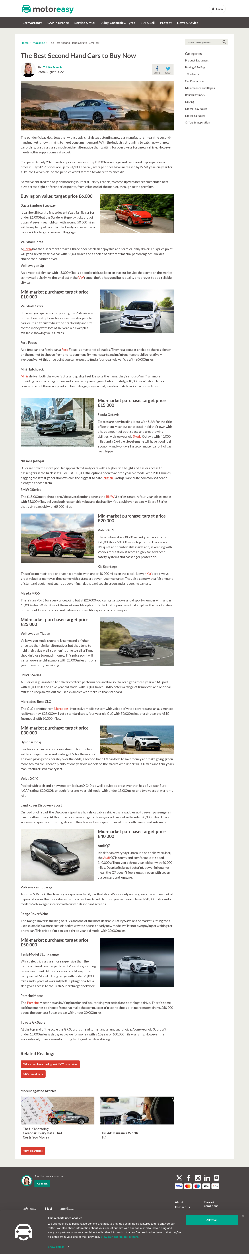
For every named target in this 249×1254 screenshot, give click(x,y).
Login (219, 8)
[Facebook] (188, 1178)
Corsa (27, 249)
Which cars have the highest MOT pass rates (50, 1064)
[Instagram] (198, 1178)
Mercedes (61, 709)
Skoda (137, 436)
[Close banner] (243, 1216)
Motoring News (195, 115)
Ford (64, 350)
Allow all (211, 1220)
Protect (166, 23)
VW (81, 277)
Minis (24, 376)
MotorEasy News (196, 108)
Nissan (108, 478)
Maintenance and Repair (200, 88)
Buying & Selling (195, 67)
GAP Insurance (58, 23)
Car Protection (194, 81)
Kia (148, 574)
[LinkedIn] (207, 1178)
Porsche (33, 1003)
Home (24, 42)
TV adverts (192, 74)
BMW (110, 497)
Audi (106, 858)
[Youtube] (216, 1178)
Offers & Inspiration (197, 122)
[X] (179, 1178)
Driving (189, 101)
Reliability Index (195, 95)
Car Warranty (32, 23)
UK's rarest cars (33, 1073)
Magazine (38, 42)
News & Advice (187, 23)
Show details (56, 1246)
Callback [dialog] (42, 1183)
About (179, 1202)
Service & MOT (85, 23)
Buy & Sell (148, 23)
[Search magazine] (224, 42)
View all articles (33, 1150)
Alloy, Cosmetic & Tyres (118, 23)
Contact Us (182, 1207)
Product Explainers (197, 60)
